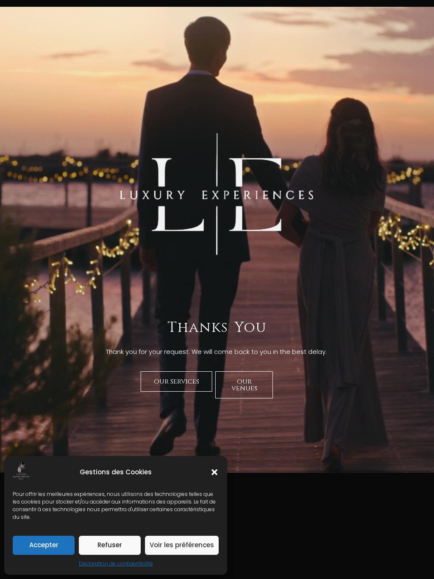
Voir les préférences (182, 544)
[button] (214, 472)
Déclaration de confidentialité (116, 563)
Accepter (43, 544)
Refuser (109, 544)
